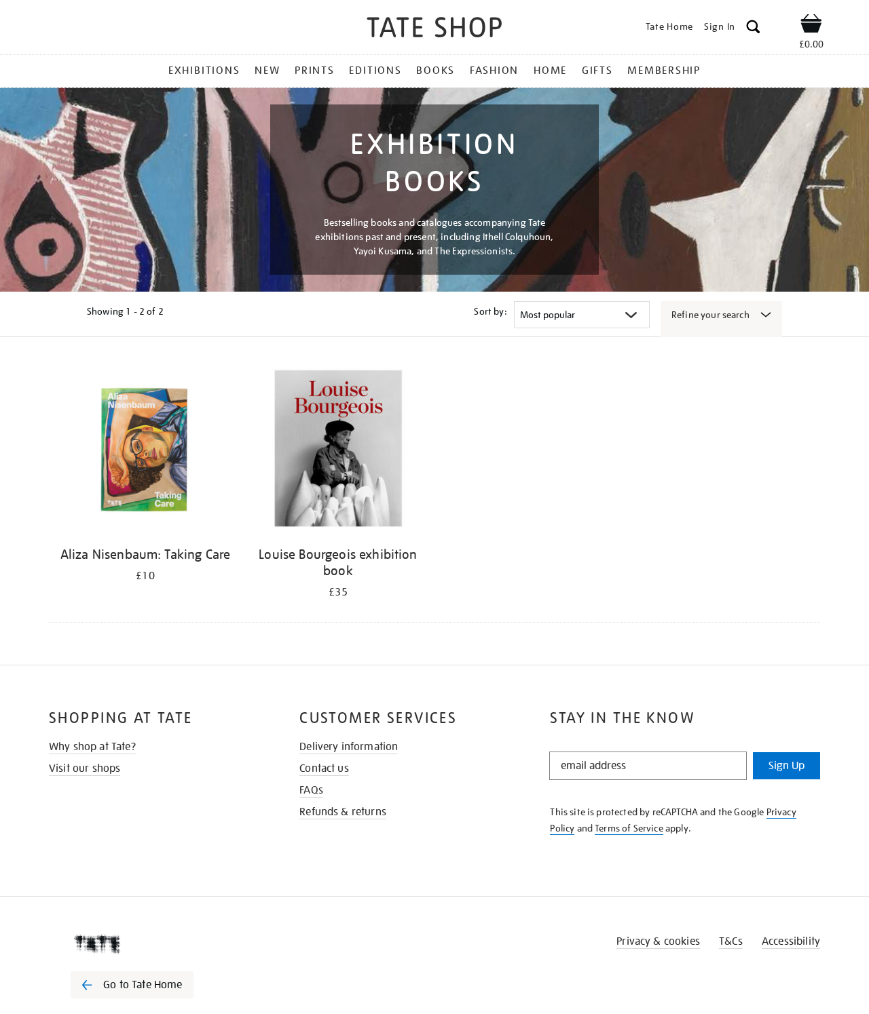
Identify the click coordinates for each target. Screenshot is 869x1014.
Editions (375, 70)
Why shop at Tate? (92, 747)
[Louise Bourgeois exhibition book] (338, 450)
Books (435, 70)
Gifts (597, 70)
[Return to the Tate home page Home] (434, 29)
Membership (664, 70)
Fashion (494, 70)
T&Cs (731, 941)
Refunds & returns (342, 812)
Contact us (324, 768)
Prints (315, 70)
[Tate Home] (156, 944)
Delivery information (348, 747)
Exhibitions (204, 70)
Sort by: (490, 311)
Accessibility (791, 941)
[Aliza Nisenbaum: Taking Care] (145, 450)
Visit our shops (84, 768)
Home (550, 70)
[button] (753, 29)
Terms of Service (629, 828)
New (267, 70)
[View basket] (811, 25)
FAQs (311, 790)
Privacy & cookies (658, 941)
